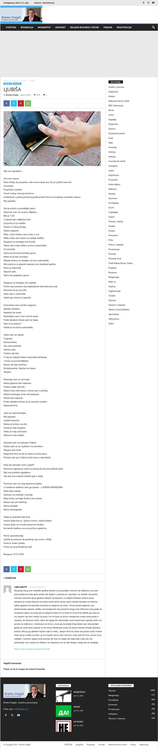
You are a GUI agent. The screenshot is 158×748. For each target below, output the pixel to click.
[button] (153, 27)
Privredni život (114, 258)
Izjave (111, 170)
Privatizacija (113, 249)
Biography (44, 27)
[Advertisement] (79, 54)
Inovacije (112, 147)
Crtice (111, 115)
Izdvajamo (113, 166)
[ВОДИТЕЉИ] (63, 696)
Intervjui (112, 152)
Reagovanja (113, 277)
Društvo (24, 80)
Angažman (113, 92)
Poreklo (111, 226)
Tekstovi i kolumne (116, 305)
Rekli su (112, 282)
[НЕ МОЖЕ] (63, 726)
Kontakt (60, 27)
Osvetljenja (113, 203)
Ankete (111, 96)
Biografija (27, 27)
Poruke (111, 231)
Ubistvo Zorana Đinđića (118, 309)
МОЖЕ (77, 706)
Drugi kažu (113, 124)
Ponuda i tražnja (115, 221)
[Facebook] (144, 3)
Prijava (108, 27)
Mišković (112, 189)
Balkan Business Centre (84, 27)
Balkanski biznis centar (118, 101)
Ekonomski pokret (116, 133)
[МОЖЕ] (63, 711)
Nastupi (111, 194)
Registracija (124, 27)
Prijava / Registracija (44, 3)
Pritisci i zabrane (115, 245)
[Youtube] (153, 3)
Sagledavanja (114, 291)
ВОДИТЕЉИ (79, 692)
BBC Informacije (115, 105)
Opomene (112, 198)
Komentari (113, 180)
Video (111, 323)
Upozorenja (113, 314)
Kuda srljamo (114, 184)
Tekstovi (112, 300)
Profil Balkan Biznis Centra (120, 263)
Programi (112, 268)
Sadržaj (15, 80)
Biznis (111, 110)
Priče (110, 240)
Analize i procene (116, 87)
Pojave (111, 217)
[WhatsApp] (28, 103)
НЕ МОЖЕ (78, 721)
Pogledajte (113, 212)
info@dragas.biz (21, 709)
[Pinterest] (21, 103)
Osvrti (111, 207)
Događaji (112, 119)
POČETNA (11, 27)
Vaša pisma (113, 319)
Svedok (111, 296)
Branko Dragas (12, 95)
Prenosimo (113, 235)
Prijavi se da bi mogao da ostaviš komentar (32, 649)
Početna (7, 80)
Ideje (110, 143)
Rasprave (112, 272)
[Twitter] (148, 3)
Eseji (110, 138)
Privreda (112, 254)
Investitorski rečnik (116, 161)
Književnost (113, 175)
